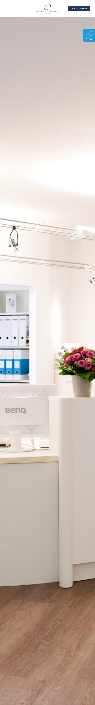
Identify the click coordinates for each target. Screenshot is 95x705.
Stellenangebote (80, 8)
